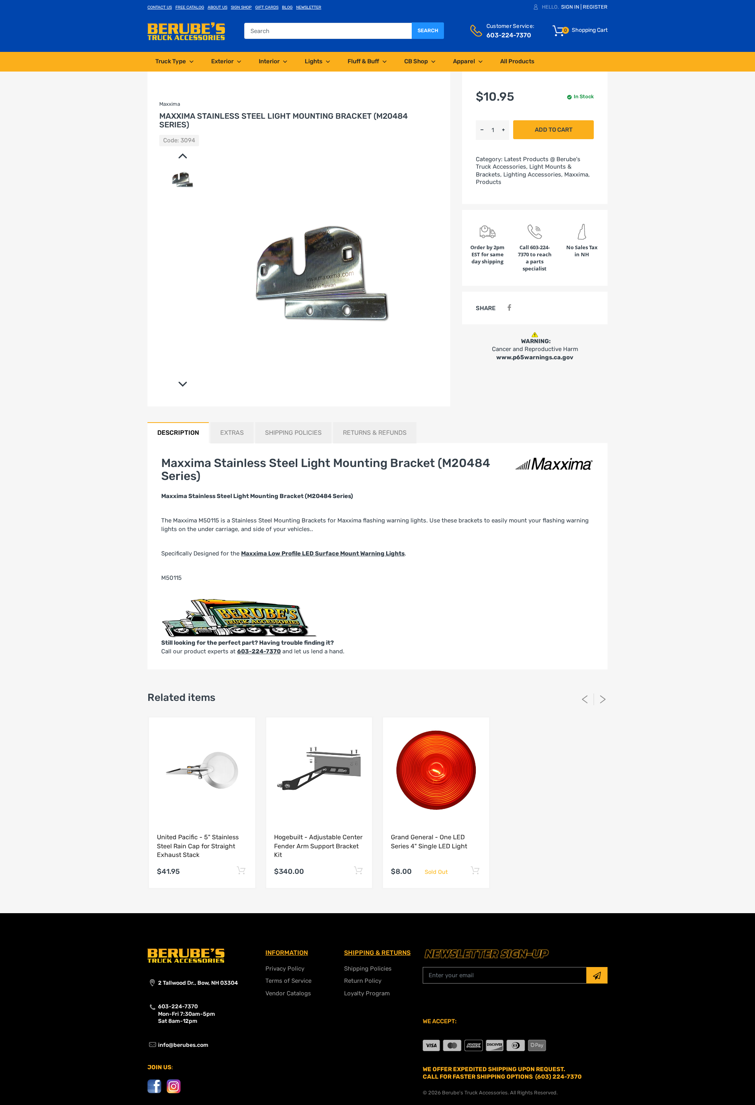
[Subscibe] (597, 975)
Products (488, 182)
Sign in (570, 7)
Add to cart (554, 129)
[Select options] (241, 870)
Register (595, 7)
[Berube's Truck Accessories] (186, 30)
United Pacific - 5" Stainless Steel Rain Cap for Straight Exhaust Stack (198, 846)
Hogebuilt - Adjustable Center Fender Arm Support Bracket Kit (318, 846)
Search (428, 30)
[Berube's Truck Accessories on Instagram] (173, 1086)
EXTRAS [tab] (232, 432)
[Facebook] (509, 308)
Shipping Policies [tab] (293, 432)
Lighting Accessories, (533, 174)
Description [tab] (178, 432)
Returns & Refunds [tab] (375, 432)
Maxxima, (577, 174)
